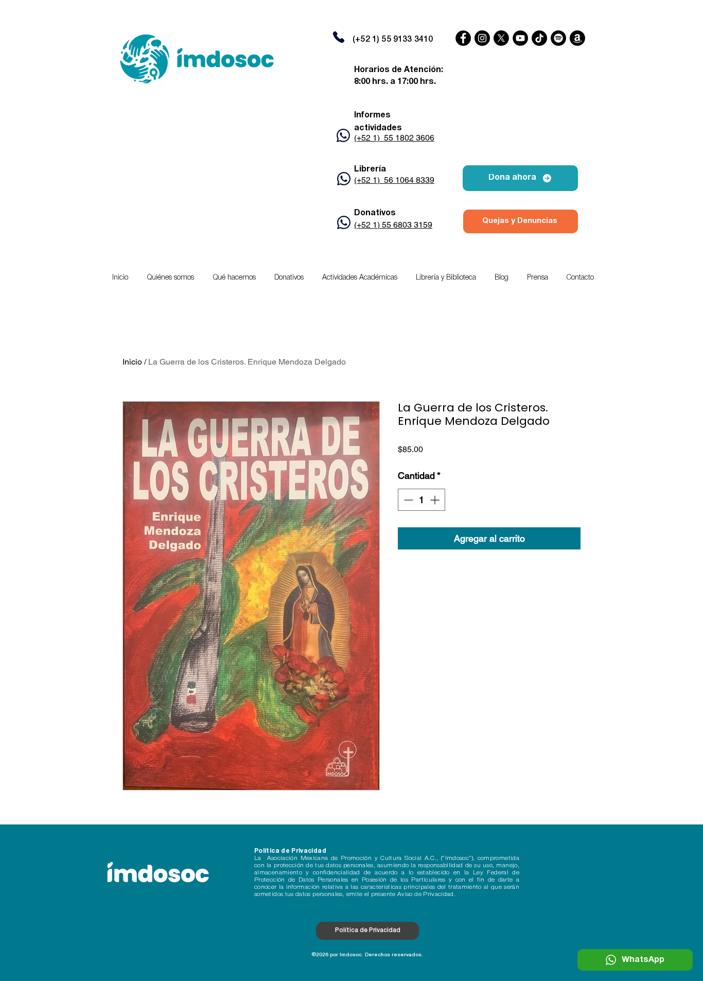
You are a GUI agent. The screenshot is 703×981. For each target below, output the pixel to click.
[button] (360, 278)
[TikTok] (539, 38)
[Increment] (436, 499)
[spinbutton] (421, 499)
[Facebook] (463, 38)
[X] (501, 38)
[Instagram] (482, 38)
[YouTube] (520, 38)
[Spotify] (558, 38)
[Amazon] (577, 38)
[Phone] (338, 37)
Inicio (132, 362)
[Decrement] (407, 499)
